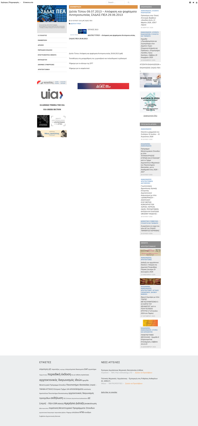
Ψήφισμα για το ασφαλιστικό (79, 68)
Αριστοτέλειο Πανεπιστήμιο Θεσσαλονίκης (53, 393)
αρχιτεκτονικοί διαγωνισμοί (46, 412)
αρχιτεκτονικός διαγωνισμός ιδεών (60, 380)
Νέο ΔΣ (73, 375)
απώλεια (75, 412)
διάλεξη (60, 403)
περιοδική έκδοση (59, 374)
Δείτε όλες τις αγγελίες (109, 392)
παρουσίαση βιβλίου (60, 412)
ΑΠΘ (81, 412)
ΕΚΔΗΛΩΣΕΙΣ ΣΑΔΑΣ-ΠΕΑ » (150, 69)
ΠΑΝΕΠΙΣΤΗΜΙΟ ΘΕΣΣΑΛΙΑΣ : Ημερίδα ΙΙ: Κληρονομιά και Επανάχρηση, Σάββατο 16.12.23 (150, 339)
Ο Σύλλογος (42, 35)
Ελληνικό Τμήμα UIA (61, 389)
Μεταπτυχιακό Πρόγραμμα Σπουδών (52, 385)
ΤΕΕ (64, 398)
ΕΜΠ (86, 369)
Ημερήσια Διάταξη (74, 403)
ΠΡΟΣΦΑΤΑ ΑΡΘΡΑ (148, 124)
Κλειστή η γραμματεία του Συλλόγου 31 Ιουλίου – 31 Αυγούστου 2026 (150, 134)
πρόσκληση (85, 375)
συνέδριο (87, 412)
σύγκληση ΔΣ (45, 369)
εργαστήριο (92, 369)
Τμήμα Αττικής (43, 375)
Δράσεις (41, 45)
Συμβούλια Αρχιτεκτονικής (47, 416)
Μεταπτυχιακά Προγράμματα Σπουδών (77, 408)
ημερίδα (85, 380)
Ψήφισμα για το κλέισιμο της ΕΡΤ (81, 63)
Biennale (57, 416)
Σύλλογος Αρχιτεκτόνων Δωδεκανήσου (76, 398)
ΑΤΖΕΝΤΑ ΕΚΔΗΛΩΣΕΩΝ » (150, 64)
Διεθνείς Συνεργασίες (46, 64)
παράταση (53, 408)
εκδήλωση (57, 397)
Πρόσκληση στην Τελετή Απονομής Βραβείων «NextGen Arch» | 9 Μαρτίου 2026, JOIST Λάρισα (150, 20)
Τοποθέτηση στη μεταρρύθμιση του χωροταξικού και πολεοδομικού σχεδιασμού (98, 58)
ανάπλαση (87, 389)
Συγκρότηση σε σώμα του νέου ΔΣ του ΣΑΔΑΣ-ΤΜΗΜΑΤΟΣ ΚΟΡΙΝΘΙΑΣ (150, 228)
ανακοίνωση (91, 403)
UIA (55, 403)
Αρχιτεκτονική (44, 69)
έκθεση (78, 375)
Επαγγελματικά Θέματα (47, 55)
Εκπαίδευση (42, 60)
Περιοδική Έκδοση (45, 50)
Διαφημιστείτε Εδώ (150, 116)
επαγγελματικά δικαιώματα (74, 369)
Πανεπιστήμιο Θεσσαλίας (77, 385)
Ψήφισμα (69, 412)
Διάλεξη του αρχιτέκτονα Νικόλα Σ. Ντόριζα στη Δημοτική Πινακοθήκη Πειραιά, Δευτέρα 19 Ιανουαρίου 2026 (150, 267)
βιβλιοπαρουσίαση (43, 408)
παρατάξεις (55, 369)
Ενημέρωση (42, 40)
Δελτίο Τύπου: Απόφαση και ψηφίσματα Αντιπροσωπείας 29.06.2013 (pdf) (96, 53)
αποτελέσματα (76, 389)
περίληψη (62, 369)
